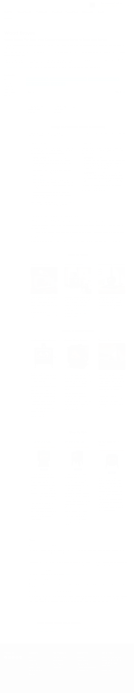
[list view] (127, 92)
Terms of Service (10, 92)
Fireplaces (42, 11)
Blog (6, 80)
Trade (101, 11)
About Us (7, 83)
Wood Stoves (24, 11)
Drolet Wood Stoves (89, 629)
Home (6, 26)
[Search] (92, 5)
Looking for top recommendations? (17, 67)
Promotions (72, 11)
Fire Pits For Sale (60, 657)
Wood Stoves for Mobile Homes (49, 629)
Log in (125, 11)
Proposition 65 (82, 671)
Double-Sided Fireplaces (47, 631)
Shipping (80, 657)
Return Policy (82, 661)
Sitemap (7, 96)
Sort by (31, 92)
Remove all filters (74, 84)
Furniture (57, 11)
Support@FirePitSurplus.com (113, 673)
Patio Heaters (58, 664)
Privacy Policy (9, 89)
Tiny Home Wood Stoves (71, 629)
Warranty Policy (83, 664)
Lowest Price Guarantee (86, 667)
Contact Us (8, 86)
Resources (87, 11)
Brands (8, 18)
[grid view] (124, 92)
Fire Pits (8, 11)
